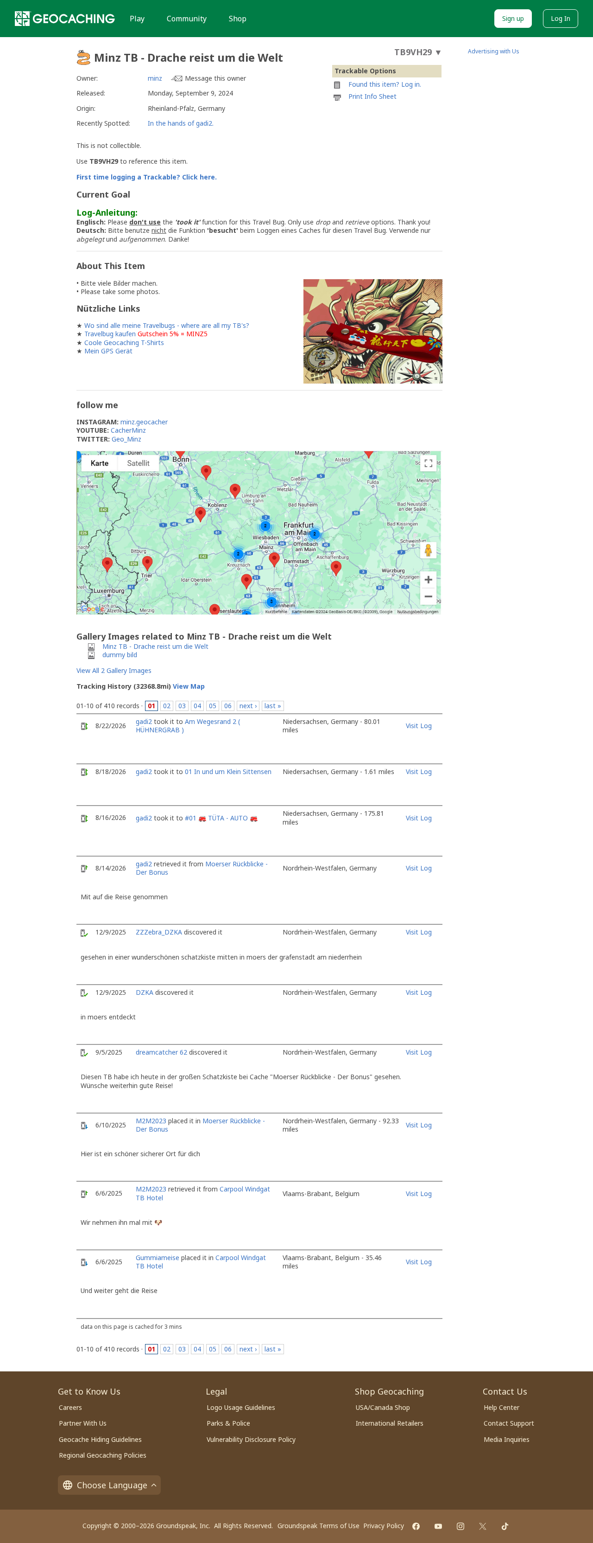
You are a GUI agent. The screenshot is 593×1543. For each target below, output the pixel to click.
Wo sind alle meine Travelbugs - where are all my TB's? (166, 325)
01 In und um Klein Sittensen (228, 771)
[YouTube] (438, 1526)
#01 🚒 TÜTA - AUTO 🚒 (221, 817)
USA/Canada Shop (383, 1407)
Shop (237, 18)
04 (197, 705)
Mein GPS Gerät (108, 350)
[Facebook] (416, 1526)
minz (155, 78)
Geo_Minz (126, 439)
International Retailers (389, 1423)
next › (248, 705)
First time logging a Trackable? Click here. (146, 177)
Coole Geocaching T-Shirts (124, 342)
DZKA (144, 992)
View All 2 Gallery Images (113, 670)
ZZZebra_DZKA (159, 932)
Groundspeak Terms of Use (319, 1525)
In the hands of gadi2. (181, 123)
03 (182, 705)
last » (273, 705)
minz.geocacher (144, 421)
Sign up (513, 18)
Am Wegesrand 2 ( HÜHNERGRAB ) (188, 725)
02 (166, 705)
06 (228, 705)
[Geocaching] (65, 18)
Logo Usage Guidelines (241, 1407)
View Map (189, 686)
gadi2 (144, 721)
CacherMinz (128, 430)
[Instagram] (460, 1526)
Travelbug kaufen (110, 333)
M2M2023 (151, 1120)
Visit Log (419, 725)
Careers (70, 1407)
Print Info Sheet (372, 96)
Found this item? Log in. (384, 84)
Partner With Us (83, 1423)
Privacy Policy (383, 1525)
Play (137, 18)
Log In (560, 18)
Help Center (501, 1407)
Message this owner (215, 78)
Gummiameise (157, 1257)
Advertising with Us (493, 51)
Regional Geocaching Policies (102, 1455)
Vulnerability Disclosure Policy (251, 1439)
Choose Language (112, 1485)
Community (187, 18)
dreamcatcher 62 (161, 1052)
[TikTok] (505, 1526)
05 (212, 705)
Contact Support (509, 1423)
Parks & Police (228, 1423)
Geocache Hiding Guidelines (100, 1439)
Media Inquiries (507, 1439)
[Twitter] (482, 1526)
